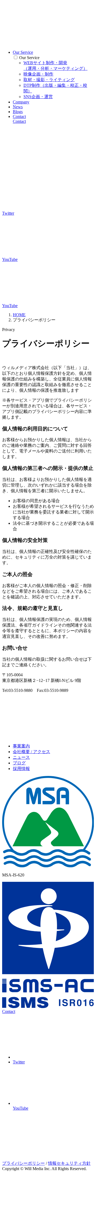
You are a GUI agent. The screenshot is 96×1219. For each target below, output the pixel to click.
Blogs (18, 111)
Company (21, 102)
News (18, 107)
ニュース (21, 757)
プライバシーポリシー (23, 1163)
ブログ (19, 763)
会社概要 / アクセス (31, 751)
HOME (19, 314)
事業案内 (21, 746)
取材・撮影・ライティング (49, 79)
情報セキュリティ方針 (69, 1163)
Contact (19, 116)
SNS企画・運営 (38, 96)
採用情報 (21, 768)
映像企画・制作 (38, 74)
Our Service (23, 52)
